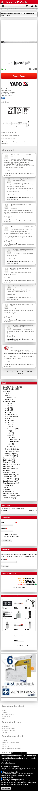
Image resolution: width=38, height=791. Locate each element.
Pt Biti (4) (11, 446)
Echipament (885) (9, 462)
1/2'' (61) (11, 437)
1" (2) (10, 431)
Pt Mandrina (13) (12, 416)
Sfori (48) (6, 487)
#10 (11, 346)
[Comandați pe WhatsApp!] (36, 584)
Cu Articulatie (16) (13, 414)
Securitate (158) (8, 485)
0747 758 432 (30, 582)
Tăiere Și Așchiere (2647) (11, 496)
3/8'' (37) (11, 435)
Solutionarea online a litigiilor (11, 748)
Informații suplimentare (8, 763)
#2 (13, 179)
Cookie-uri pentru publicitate (13, 779)
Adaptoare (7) (15, 439)
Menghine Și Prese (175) (11, 464)
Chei (10, 9)
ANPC (4, 744)
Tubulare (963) (10, 402)
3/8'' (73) (10, 406)
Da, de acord (6, 788)
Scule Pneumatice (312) (11, 483)
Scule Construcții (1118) (11, 475)
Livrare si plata (6, 716)
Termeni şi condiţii (8, 714)
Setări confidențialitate (19, 753)
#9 (13, 325)
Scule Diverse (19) (9, 498)
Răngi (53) (6, 470)
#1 (11, 154)
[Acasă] (2, 2)
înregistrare (17, 142)
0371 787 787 (30, 578)
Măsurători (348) (8, 466)
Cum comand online (8, 728)
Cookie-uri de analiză (10, 772)
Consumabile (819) (9, 458)
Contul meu (5, 726)
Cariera (4, 710)
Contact (4, 740)
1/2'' (33, 9)
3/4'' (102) (10, 410)
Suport (4, 718)
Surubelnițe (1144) (9, 491)
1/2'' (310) (10, 408)
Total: (31, 511)
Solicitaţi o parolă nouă (11, 536)
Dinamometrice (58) (12, 451)
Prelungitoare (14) (16, 441)
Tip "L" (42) (10, 420)
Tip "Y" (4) (10, 427)
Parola (4, 529)
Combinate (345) (10, 397)
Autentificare (6, 142)
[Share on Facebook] (2, 98)
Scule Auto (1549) (9, 472)
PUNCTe (4, 712)
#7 (13, 285)
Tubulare (17, 9)
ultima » (20, 373)
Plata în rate (6, 732)
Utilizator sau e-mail (9, 523)
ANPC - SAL (6, 746)
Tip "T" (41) (10, 423)
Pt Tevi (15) (10, 418)
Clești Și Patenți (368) (10, 456)
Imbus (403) (9, 399)
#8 (11, 304)
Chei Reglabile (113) (12, 449)
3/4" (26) (11, 444)
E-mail (4, 560)
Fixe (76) (8, 393)
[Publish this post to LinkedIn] (4, 98)
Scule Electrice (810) (10, 477)
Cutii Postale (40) (9, 460)
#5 (13, 249)
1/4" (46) (11, 433)
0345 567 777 (30, 580)
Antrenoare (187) (13, 429)
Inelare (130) (9, 395)
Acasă (4, 9)
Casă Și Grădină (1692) (11, 389)
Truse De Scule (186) (10, 493)
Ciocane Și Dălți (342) (10, 454)
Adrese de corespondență (10, 742)
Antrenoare (25, 9)
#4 (11, 226)
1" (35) (9, 412)
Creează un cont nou (11, 534)
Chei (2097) (7, 391)
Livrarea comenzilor (8, 730)
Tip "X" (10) (10, 425)
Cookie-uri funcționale (11, 766)
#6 (11, 268)
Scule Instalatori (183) (10, 481)
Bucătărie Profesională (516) (12, 387)
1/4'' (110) (10, 404)
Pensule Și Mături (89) (10, 468)
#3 (11, 204)
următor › (30, 371)
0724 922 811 (30, 584)
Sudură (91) (7, 489)
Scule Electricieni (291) (11, 479)
